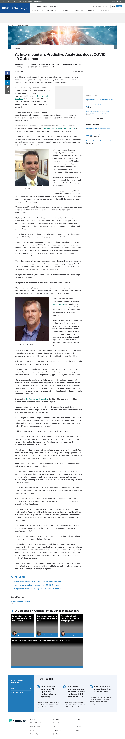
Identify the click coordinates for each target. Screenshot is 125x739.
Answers (78, 723)
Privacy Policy (34, 734)
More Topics (104, 10)
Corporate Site (57, 730)
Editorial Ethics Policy (36, 723)
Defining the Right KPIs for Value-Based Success (99, 99)
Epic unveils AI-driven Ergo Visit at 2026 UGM (102, 689)
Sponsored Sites (54, 6)
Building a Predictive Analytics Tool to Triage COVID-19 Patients (37, 581)
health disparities (58, 304)
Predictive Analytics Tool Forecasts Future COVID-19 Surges (36, 585)
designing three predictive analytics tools (59, 129)
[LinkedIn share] (7, 82)
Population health (79, 10)
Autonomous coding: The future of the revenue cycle (99, 105)
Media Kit (55, 726)
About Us (32, 719)
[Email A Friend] (7, 91)
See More (100, 118)
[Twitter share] (7, 77)
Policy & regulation (65, 10)
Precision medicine (92, 10)
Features (39, 6)
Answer (17, 49)
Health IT (9, 1)
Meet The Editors (35, 726)
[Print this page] (7, 87)
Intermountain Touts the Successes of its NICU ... (99, 128)
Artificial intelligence (37, 10)
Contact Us (33, 730)
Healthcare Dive (17, 1)
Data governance (51, 10)
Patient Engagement (27, 1)
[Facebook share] (7, 73)
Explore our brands (116, 1)
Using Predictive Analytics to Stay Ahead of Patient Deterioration (38, 589)
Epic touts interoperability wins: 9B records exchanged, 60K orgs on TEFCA (76, 691)
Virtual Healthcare (38, 1)
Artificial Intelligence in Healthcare (20, 601)
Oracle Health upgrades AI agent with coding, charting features (49, 691)
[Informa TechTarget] (3, 1)
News (33, 6)
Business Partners (58, 723)
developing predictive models (37, 399)
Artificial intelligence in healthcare (20, 25)
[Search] (108, 6)
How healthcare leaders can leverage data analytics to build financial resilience (98, 112)
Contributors (56, 734)
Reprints (78, 719)
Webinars (45, 6)
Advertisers (56, 719)
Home (9, 25)
